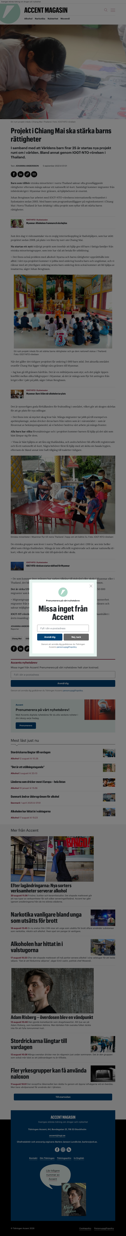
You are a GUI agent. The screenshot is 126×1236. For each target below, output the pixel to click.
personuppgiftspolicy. (67, 647)
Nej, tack (76, 637)
